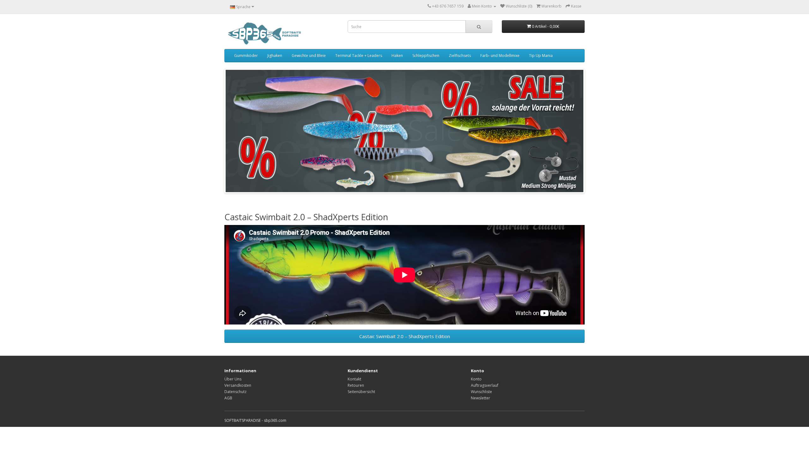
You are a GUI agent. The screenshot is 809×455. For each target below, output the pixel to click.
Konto (476, 379)
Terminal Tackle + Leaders (358, 55)
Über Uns (232, 379)
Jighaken (274, 55)
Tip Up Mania (541, 55)
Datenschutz (235, 391)
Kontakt (354, 379)
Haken (397, 55)
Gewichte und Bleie (309, 55)
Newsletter (480, 398)
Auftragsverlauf (484, 385)
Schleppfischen (425, 55)
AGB (228, 398)
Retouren (356, 385)
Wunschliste (481, 391)
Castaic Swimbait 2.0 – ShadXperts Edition (404, 336)
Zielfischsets (460, 55)
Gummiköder (246, 55)
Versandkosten (237, 385)
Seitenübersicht (361, 391)
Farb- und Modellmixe (500, 55)
